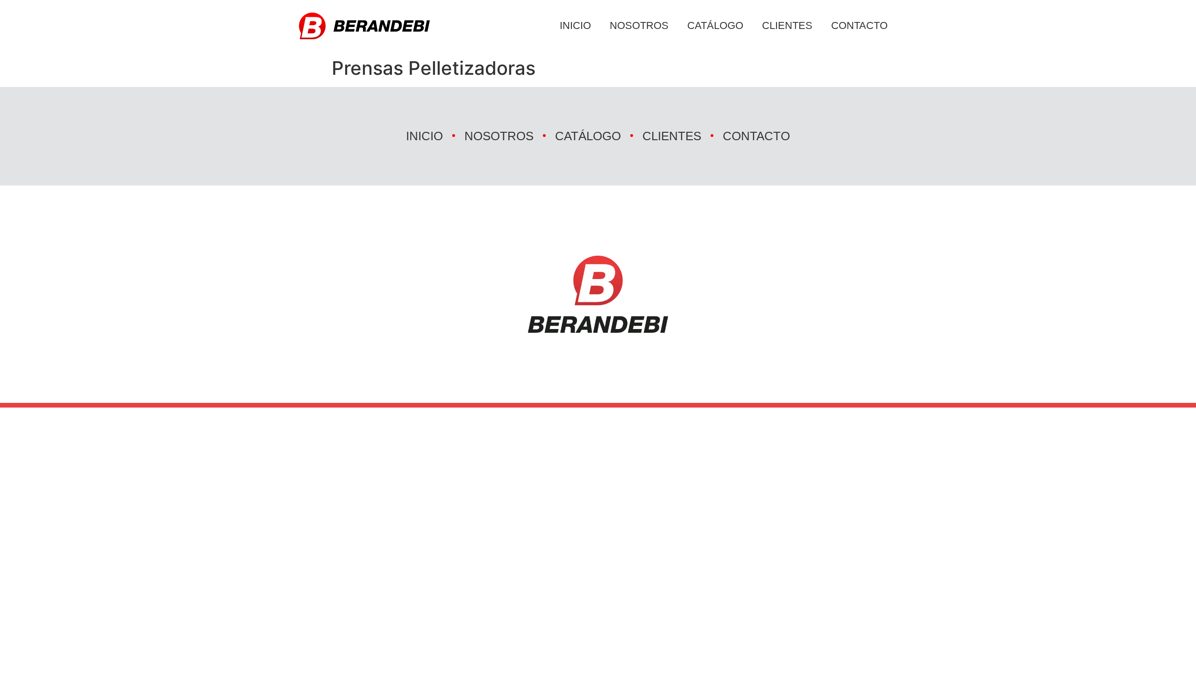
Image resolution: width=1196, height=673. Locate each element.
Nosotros (639, 25)
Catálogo (715, 25)
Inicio (575, 25)
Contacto (859, 25)
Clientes (787, 25)
